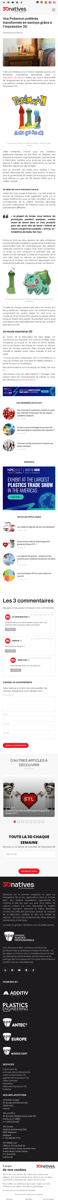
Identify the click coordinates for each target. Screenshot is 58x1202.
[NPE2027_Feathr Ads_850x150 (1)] (29, 391)
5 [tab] (31, 821)
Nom (5, 715)
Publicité (7, 1089)
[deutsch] (37, 2)
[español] (46, 2)
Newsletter (8, 1083)
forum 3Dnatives (27, 379)
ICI (4, 370)
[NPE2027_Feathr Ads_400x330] (29, 488)
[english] (42, 2)
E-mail (6, 724)
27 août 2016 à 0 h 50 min (42, 638)
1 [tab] (14, 821)
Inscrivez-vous (29, 871)
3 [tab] (23, 821)
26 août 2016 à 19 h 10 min (41, 615)
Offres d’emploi (10, 1080)
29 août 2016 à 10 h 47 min (39, 658)
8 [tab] (43, 821)
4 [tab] (27, 821)
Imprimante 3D (10, 1069)
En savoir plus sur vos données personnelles (19, 1190)
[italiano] (54, 2)
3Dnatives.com (30, 925)
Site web (6, 733)
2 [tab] (19, 821)
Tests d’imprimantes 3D (14, 1075)
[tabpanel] (29, 796)
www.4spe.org (26, 962)
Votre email (11, 854)
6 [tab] (35, 821)
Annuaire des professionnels (16, 1072)
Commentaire (8, 695)
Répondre (10, 629)
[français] (50, 2)
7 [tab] (39, 821)
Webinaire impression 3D (15, 1086)
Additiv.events (47, 925)
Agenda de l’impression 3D (16, 1077)
